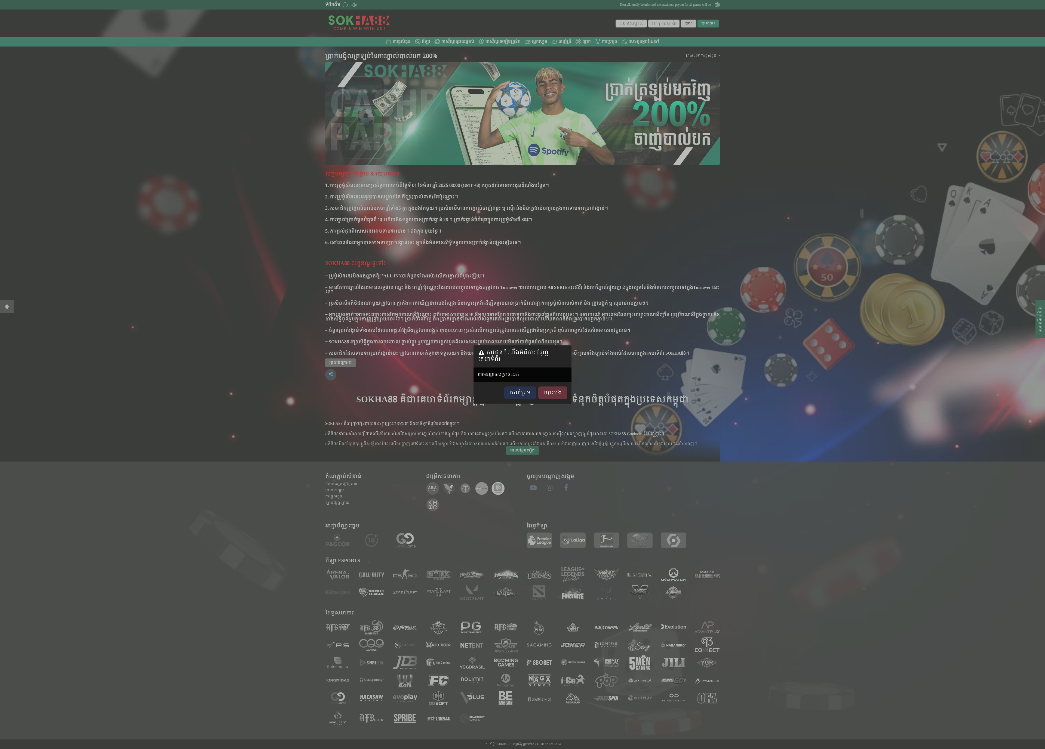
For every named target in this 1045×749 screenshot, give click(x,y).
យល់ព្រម (520, 393)
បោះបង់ (553, 393)
